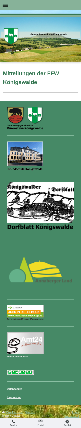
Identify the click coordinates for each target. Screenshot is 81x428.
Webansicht (71, 416)
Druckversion (14, 412)
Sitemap (30, 412)
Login (75, 412)
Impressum (14, 397)
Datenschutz (14, 389)
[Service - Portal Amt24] (25, 343)
